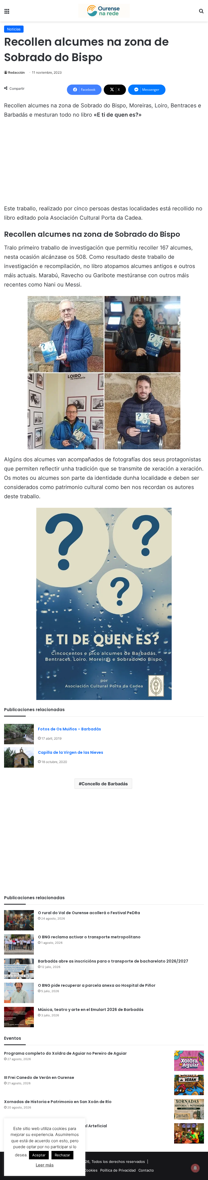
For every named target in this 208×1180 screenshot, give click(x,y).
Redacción (16, 72)
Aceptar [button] (39, 1155)
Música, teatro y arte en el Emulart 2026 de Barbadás (91, 1009)
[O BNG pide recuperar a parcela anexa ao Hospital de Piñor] (19, 993)
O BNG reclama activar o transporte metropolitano (89, 937)
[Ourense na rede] (104, 11)
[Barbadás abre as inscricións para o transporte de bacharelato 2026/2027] (19, 968)
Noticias (14, 29)
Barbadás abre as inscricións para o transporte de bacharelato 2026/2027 (113, 961)
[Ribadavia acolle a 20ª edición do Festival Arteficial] (189, 1133)
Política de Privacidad (118, 1170)
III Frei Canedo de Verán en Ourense (39, 1077)
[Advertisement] (104, 164)
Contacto (146, 1170)
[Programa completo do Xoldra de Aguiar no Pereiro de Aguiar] (189, 1061)
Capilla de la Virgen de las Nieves (70, 752)
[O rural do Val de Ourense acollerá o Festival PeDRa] (19, 920)
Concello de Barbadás (105, 783)
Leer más (45, 1164)
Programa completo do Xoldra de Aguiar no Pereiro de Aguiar (65, 1053)
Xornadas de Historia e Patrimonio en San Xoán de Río (58, 1101)
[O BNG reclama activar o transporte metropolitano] (19, 944)
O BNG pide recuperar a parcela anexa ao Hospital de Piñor (96, 985)
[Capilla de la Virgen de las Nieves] (19, 757)
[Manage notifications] (195, 1168)
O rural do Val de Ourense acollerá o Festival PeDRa (89, 913)
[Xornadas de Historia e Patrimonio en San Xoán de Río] (189, 1109)
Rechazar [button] (62, 1155)
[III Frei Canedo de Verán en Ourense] (189, 1085)
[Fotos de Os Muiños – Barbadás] (19, 734)
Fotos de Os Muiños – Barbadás (69, 729)
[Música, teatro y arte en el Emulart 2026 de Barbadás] (19, 1017)
